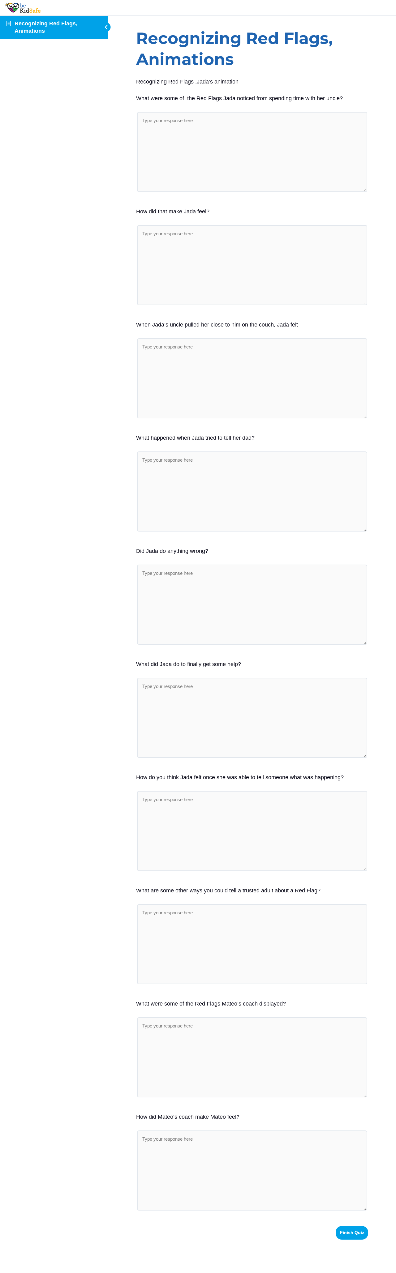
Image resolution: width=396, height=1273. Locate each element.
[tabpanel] (252, 82)
